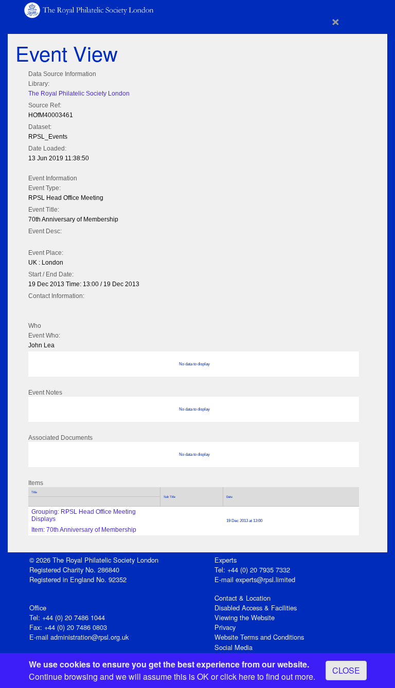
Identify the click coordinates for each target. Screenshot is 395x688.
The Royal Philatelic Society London (79, 93)
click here (237, 676)
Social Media (233, 647)
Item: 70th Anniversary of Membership (83, 529)
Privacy (225, 627)
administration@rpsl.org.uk (89, 637)
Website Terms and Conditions (259, 637)
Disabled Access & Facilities (255, 607)
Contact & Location (242, 598)
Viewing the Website (244, 617)
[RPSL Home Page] (89, 9)
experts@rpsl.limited (265, 579)
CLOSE (346, 670)
